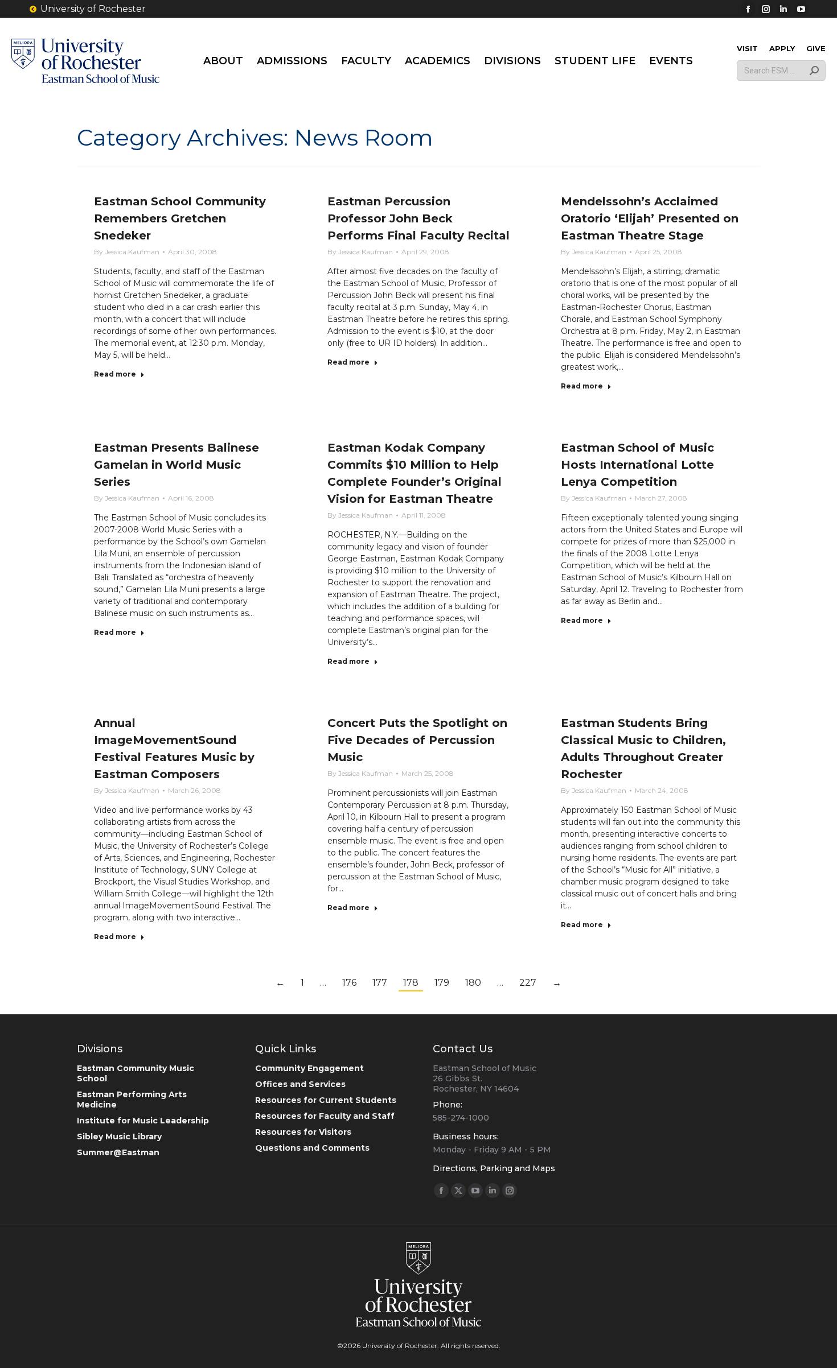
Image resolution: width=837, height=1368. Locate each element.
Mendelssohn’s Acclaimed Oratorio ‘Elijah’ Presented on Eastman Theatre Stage (649, 218)
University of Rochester (93, 8)
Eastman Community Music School (135, 1073)
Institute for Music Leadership (143, 1120)
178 (411, 982)
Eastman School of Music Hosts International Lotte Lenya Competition (637, 465)
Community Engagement (309, 1068)
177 (379, 982)
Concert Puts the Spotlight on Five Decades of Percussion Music (417, 740)
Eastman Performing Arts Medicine (132, 1099)
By (126, 251)
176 (349, 982)
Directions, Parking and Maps (494, 1168)
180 (473, 982)
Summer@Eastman (118, 1152)
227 (527, 982)
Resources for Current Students (325, 1100)
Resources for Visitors (303, 1132)
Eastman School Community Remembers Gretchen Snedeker (180, 218)
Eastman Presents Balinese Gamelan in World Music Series (176, 465)
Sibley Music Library (119, 1136)
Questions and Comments (312, 1148)
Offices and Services (300, 1084)
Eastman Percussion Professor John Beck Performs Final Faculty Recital (418, 218)
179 (441, 982)
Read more (115, 374)
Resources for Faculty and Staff (325, 1116)
